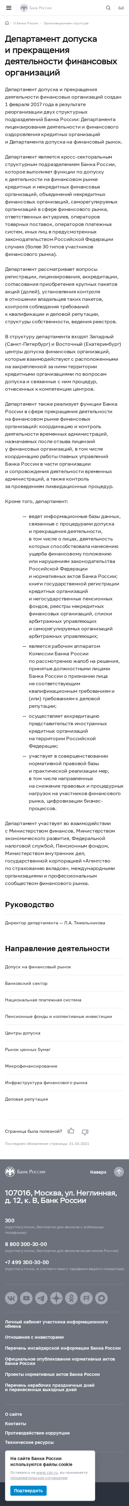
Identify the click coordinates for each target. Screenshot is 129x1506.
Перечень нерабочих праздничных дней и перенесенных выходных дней (50, 1387)
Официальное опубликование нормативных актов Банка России (60, 1361)
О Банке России (25, 23)
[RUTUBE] (86, 1298)
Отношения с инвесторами (34, 1337)
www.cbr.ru (47, 1472)
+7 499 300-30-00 (27, 1262)
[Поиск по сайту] (112, 8)
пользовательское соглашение (39, 1478)
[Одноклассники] (71, 1298)
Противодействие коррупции (37, 1432)
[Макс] (101, 1298)
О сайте (13, 1414)
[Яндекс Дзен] (56, 1298)
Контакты (15, 1423)
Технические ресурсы (29, 1442)
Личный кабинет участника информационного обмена (56, 1324)
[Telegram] (41, 1298)
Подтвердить (28, 1490)
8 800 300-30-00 (26, 1244)
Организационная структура (66, 23)
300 (9, 1220)
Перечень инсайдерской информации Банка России (63, 1348)
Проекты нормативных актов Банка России (52, 1374)
